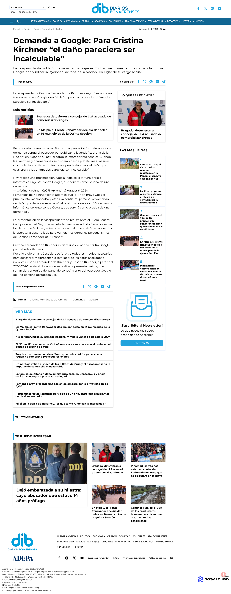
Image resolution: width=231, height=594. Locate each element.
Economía (72, 21)
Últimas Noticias (39, 21)
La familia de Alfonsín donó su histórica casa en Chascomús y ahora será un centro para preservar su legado (60, 375)
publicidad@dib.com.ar (22, 571)
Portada (17, 29)
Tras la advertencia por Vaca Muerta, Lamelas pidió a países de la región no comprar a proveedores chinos (59, 355)
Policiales (115, 21)
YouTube (82, 558)
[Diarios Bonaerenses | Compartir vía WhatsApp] (151, 82)
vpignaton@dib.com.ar (44, 571)
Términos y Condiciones (134, 558)
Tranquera (64, 547)
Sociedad (99, 21)
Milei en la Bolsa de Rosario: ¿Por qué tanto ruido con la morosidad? (61, 403)
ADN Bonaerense (134, 21)
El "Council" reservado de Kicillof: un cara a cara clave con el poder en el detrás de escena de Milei (63, 345)
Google (93, 299)
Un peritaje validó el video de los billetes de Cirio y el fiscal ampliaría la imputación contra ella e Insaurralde (63, 365)
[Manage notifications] (223, 574)
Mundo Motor (164, 541)
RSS (171, 558)
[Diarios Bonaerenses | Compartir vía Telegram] (163, 82)
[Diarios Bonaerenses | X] (205, 8)
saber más (142, 342)
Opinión (86, 21)
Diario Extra (123, 541)
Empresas (93, 541)
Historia (187, 21)
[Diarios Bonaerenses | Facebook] (198, 8)
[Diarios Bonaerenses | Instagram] (212, 8)
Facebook (59, 558)
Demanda (78, 299)
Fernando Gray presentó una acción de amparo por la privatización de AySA (62, 385)
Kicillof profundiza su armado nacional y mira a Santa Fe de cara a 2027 (63, 336)
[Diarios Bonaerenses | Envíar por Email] (157, 82)
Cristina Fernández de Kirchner (49, 299)
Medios (199, 21)
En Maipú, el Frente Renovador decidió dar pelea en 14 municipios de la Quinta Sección (63, 328)
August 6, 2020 (77, 190)
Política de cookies (157, 558)
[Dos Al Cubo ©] (213, 581)
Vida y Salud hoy (143, 541)
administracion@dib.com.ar (20, 579)
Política (57, 21)
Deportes (172, 21)
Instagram (67, 558)
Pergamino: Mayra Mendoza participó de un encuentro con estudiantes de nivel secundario (63, 395)
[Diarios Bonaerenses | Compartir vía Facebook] (138, 82)
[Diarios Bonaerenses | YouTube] (219, 8)
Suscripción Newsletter (98, 558)
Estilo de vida (155, 21)
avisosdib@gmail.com (64, 571)
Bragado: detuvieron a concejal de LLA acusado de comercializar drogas (63, 319)
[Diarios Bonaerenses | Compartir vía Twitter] (145, 82)
